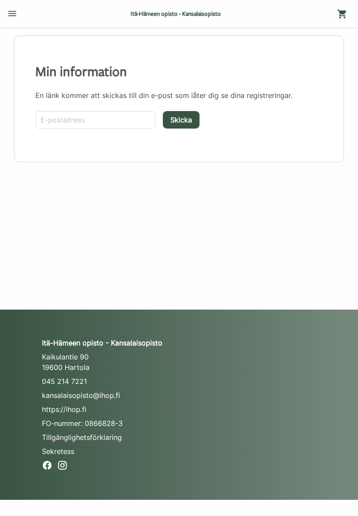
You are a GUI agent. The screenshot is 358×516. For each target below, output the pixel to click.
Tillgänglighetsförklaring (82, 437)
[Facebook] (49, 466)
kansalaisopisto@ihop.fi (81, 395)
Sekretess (58, 451)
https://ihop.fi (64, 409)
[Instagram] (64, 466)
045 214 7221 (64, 381)
